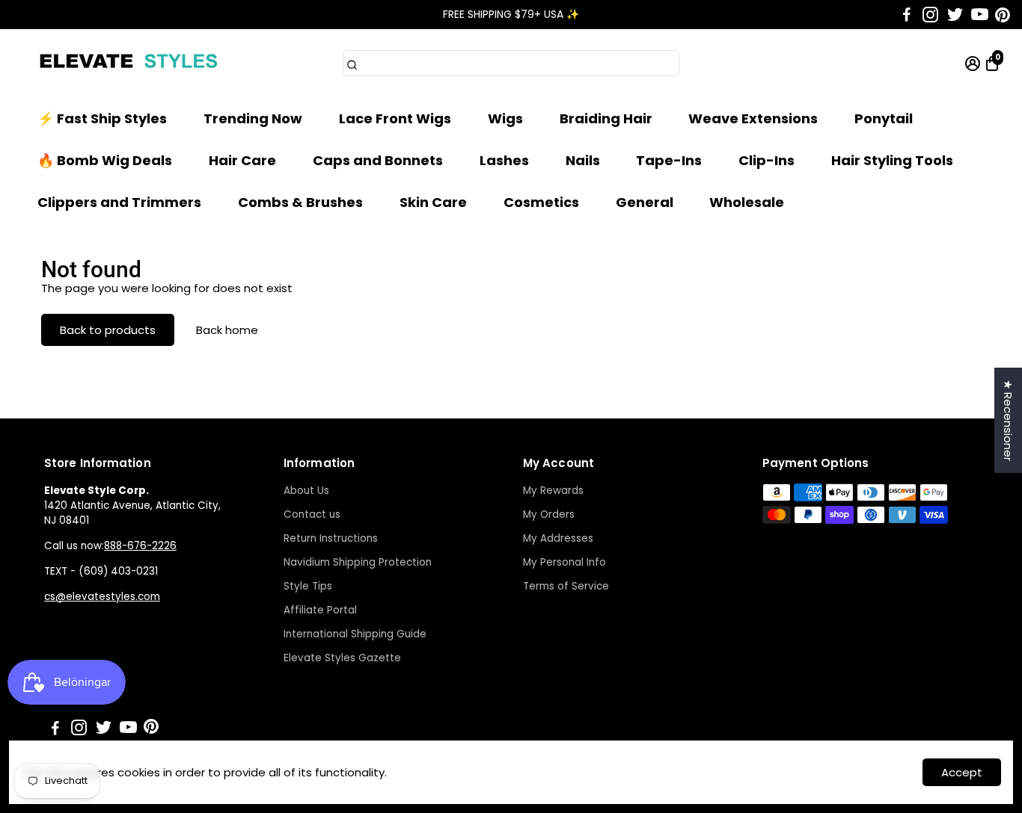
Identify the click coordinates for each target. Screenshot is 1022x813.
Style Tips (308, 586)
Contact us (312, 514)
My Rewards (553, 490)
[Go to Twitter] (955, 14)
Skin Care (433, 202)
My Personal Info (564, 562)
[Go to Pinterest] (1002, 14)
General (644, 202)
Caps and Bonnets (378, 160)
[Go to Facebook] (907, 14)
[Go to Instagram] (930, 14)
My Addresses (558, 538)
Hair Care (242, 160)
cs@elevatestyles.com (102, 597)
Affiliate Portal (320, 610)
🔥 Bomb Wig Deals (104, 160)
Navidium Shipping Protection (358, 562)
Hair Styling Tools (892, 160)
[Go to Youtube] (979, 14)
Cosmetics (541, 202)
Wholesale (746, 202)
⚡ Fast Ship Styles (102, 118)
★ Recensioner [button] (1008, 420)
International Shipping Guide (355, 634)
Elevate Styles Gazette (342, 658)
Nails (583, 160)
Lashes (504, 160)
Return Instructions (331, 538)
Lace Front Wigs (395, 118)
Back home (227, 330)
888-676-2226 (140, 546)
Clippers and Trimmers (119, 202)
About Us (306, 490)
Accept (961, 772)
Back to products (108, 330)
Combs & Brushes (300, 202)
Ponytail (883, 118)
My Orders (549, 514)
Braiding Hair (606, 118)
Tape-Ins (669, 160)
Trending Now (253, 118)
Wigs (505, 118)
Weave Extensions (753, 118)
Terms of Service (566, 586)
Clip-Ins (766, 160)
